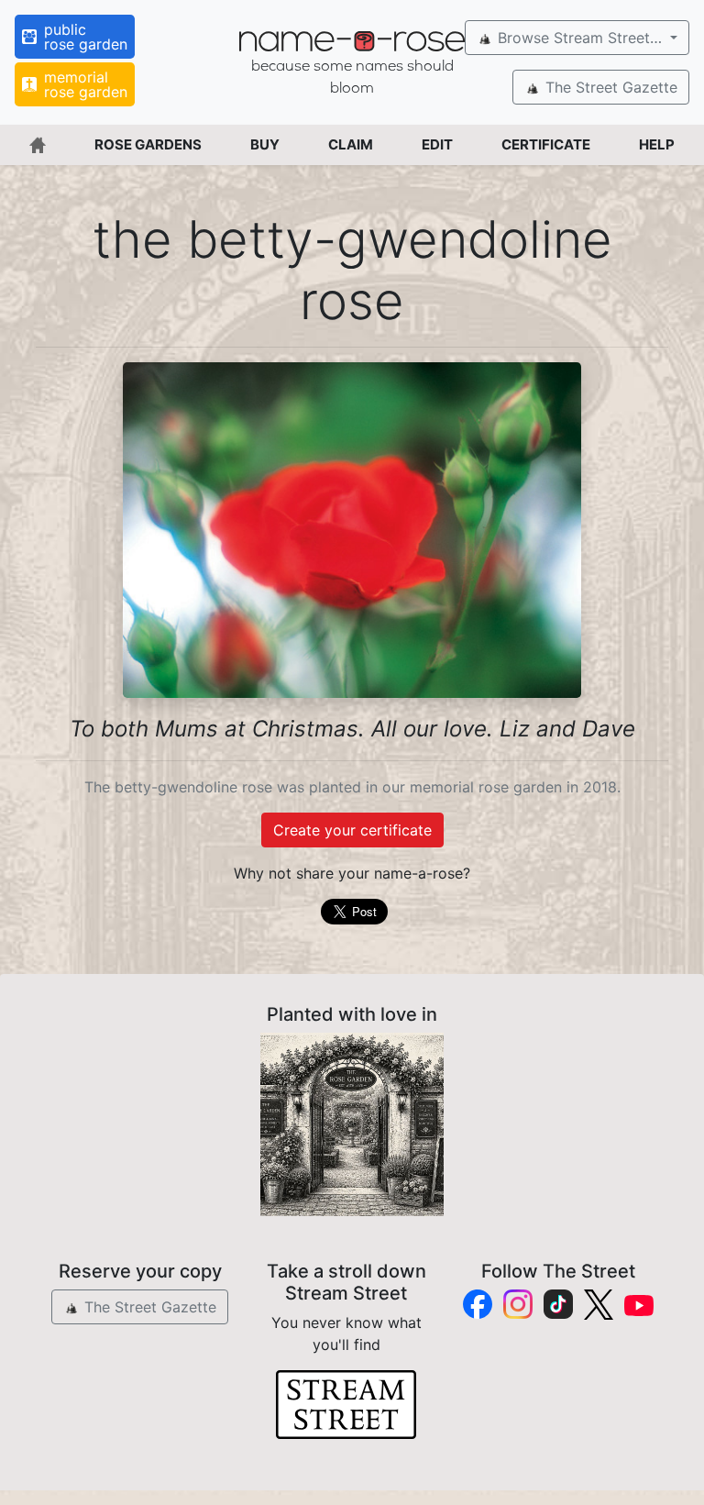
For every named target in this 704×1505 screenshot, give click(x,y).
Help (657, 144)
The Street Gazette (609, 87)
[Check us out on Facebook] (477, 1304)
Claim (350, 144)
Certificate (545, 144)
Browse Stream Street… (579, 37)
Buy (265, 144)
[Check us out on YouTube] (639, 1304)
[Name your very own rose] (352, 1124)
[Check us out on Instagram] (518, 1304)
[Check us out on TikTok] (558, 1304)
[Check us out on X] (598, 1304)
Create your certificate (352, 830)
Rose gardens (148, 144)
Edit (437, 144)
